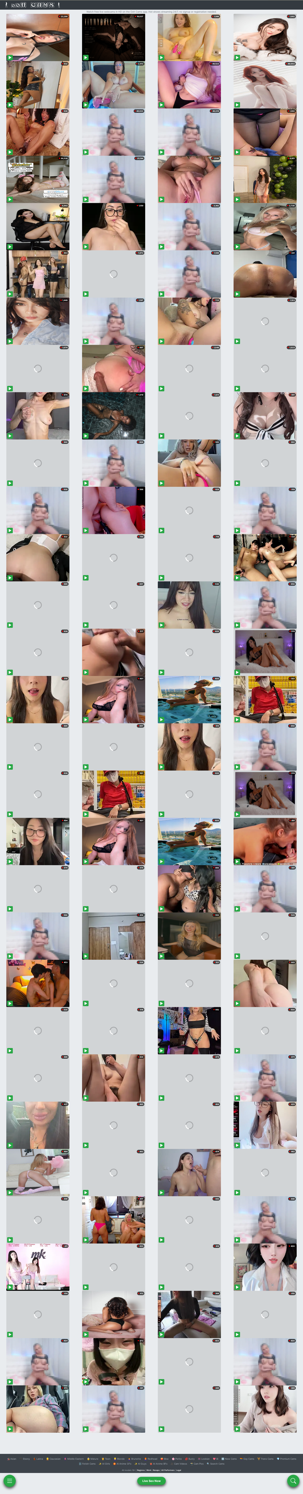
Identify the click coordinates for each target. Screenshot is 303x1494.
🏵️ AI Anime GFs (122, 1463)
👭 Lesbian (204, 1458)
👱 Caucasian (53, 1458)
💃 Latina (38, 1458)
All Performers (167, 1470)
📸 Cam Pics (197, 1463)
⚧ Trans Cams (265, 1458)
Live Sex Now (151, 1481)
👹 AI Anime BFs (158, 1463)
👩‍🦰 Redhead (150, 1458)
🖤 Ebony (24, 1458)
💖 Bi (215, 1458)
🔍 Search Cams (215, 1463)
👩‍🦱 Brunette (134, 1458)
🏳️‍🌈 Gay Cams (247, 1458)
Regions (141, 1470)
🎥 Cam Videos (179, 1463)
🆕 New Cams (229, 1458)
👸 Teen (106, 1458)
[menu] (10, 1481)
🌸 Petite (177, 1458)
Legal (178, 1470)
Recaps (156, 1470)
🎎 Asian (11, 1458)
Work (148, 1470)
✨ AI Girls (104, 1463)
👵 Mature (92, 1458)
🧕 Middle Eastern (74, 1458)
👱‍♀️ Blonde (119, 1458)
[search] (293, 1481)
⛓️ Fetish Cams (87, 1463)
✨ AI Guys (140, 1463)
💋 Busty (190, 1458)
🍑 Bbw (164, 1458)
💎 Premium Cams (286, 1458)
